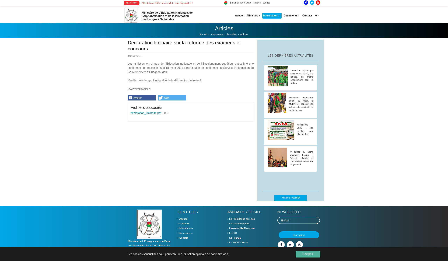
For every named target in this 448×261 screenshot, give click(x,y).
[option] (183, 3)
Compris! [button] (308, 254)
